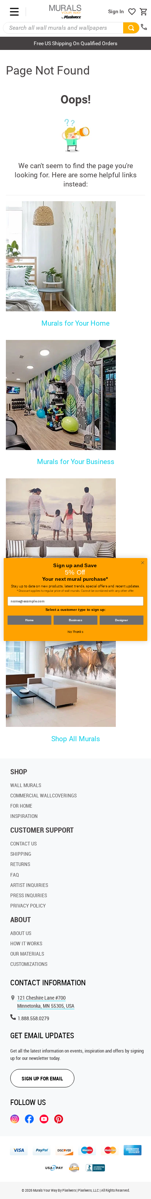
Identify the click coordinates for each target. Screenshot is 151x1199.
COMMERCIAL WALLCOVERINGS (43, 795)
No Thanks (75, 632)
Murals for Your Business (75, 461)
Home (29, 620)
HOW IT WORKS (26, 943)
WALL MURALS (25, 785)
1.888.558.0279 (33, 1018)
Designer (121, 620)
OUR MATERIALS (27, 953)
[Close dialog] (142, 562)
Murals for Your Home (75, 323)
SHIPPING (20, 853)
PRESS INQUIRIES (28, 895)
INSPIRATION (24, 815)
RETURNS (20, 864)
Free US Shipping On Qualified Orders (75, 43)
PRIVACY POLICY (28, 905)
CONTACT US (23, 843)
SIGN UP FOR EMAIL (42, 1078)
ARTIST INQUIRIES (29, 884)
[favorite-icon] (132, 11)
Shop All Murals (75, 739)
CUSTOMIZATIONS (28, 963)
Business (75, 620)
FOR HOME (21, 805)
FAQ (14, 874)
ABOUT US (20, 933)
